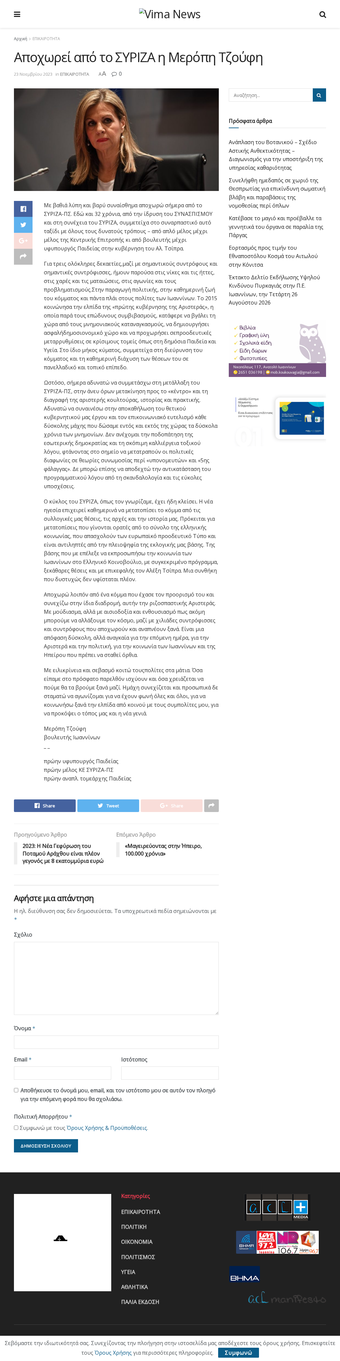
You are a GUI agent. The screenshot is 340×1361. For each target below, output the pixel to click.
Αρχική (20, 39)
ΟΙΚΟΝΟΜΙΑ (136, 1241)
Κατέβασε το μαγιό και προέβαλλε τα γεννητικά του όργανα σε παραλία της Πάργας (276, 227)
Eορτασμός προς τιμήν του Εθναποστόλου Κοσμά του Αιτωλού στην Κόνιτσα (273, 256)
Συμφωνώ (238, 1352)
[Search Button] (319, 95)
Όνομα (25, 1028)
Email (23, 1059)
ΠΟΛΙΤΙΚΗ (134, 1226)
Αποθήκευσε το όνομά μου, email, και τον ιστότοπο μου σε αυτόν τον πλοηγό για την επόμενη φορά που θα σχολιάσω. (118, 1095)
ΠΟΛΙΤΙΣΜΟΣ (138, 1257)
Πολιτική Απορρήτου (43, 1116)
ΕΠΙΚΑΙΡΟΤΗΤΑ (46, 39)
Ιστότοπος (134, 1059)
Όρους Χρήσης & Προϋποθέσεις (107, 1128)
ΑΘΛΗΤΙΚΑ (134, 1287)
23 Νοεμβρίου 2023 (33, 74)
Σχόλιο (23, 934)
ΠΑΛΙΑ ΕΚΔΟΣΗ (140, 1302)
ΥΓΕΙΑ (128, 1272)
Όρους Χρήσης (113, 1352)
